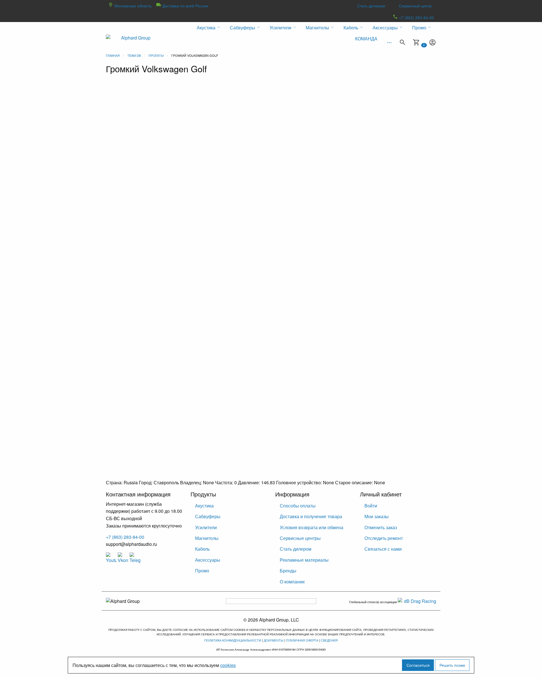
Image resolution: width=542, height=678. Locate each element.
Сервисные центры (300, 538)
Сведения (329, 640)
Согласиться (418, 665)
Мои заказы (376, 516)
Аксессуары (207, 560)
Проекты (156, 55)
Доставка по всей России (184, 5)
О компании (292, 581)
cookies (228, 665)
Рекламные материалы (304, 560)
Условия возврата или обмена (311, 527)
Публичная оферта (302, 640)
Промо (202, 570)
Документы (273, 640)
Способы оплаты (298, 505)
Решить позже (452, 665)
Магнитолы (206, 538)
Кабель (202, 549)
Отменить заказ (380, 527)
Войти (370, 505)
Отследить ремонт (383, 538)
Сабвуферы (207, 516)
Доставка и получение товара (311, 516)
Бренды (288, 570)
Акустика (204, 505)
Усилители (206, 527)
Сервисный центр (415, 5)
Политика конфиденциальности (232, 640)
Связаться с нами (383, 549)
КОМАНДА (366, 38)
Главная (113, 55)
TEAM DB (134, 55)
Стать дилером (371, 5)
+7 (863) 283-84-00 (416, 17)
